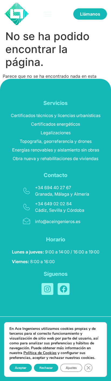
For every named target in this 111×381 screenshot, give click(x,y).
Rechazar (46, 368)
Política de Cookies (40, 352)
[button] (48, 14)
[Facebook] (64, 289)
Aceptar (20, 368)
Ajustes (71, 368)
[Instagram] (47, 289)
